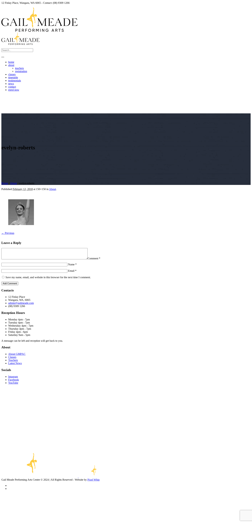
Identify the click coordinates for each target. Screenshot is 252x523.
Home (4, 183)
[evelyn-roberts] (21, 224)
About (13, 183)
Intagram (13, 376)
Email (72, 270)
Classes (12, 357)
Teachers (13, 360)
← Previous (7, 233)
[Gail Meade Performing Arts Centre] (59, 476)
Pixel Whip (93, 479)
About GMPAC (17, 353)
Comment (94, 258)
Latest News (15, 363)
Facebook (13, 379)
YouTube (13, 382)
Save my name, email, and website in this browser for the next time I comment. (48, 277)
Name (72, 264)
